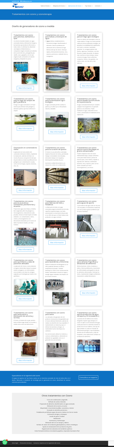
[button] (4, 442)
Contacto (97, 6)
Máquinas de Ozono (59, 6)
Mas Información (25, 88)
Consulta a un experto (88, 377)
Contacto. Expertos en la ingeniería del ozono (46, 443)
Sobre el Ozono (45, 6)
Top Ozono (88, 6)
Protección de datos (26, 443)
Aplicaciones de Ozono (74, 6)
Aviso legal (15, 443)
